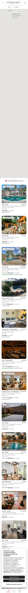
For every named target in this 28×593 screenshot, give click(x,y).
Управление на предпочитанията (14, 584)
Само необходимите (14, 580)
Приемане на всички (14, 577)
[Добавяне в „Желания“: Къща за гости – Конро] (24, 280)
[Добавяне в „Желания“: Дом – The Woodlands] (24, 342)
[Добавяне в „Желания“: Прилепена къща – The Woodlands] (24, 373)
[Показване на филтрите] (25, 2)
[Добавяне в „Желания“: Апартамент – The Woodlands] (24, 311)
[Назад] (3, 2)
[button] (4, 210)
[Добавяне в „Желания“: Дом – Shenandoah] (24, 463)
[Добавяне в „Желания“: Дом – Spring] (24, 186)
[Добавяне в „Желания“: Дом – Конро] (24, 249)
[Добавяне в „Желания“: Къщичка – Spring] (24, 493)
